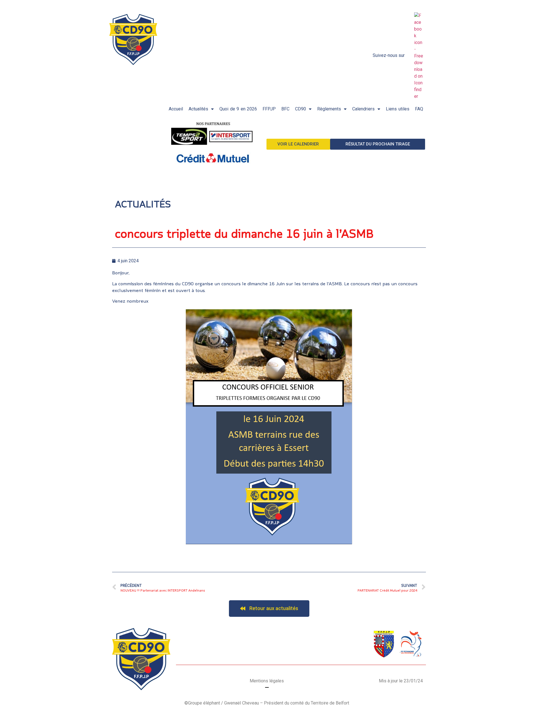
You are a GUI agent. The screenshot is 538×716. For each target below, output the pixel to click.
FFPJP (269, 109)
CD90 (300, 109)
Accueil (176, 109)
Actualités (198, 109)
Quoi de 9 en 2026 (238, 109)
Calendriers (363, 109)
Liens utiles (397, 109)
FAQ (419, 109)
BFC (285, 109)
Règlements (329, 109)
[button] (298, 144)
